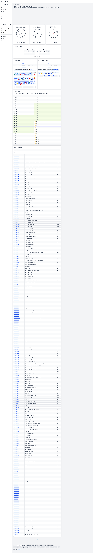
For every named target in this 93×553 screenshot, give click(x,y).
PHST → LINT (16, 353)
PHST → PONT (16, 427)
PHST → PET (16, 411)
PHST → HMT (16, 316)
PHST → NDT (16, 387)
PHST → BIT (16, 200)
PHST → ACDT (16, 156)
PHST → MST (16, 377)
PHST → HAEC (16, 310)
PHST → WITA (16, 526)
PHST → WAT (16, 512)
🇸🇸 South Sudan (28, 72)
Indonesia (55, 547)
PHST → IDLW (16, 325)
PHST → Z (15, 534)
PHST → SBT (16, 447)
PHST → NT (16, 397)
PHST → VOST (16, 504)
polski (51, 547)
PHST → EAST (16, 264)
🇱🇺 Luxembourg (17, 80)
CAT (17, 87)
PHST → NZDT (16, 401)
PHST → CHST (16, 232)
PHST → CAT (16, 214)
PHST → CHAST (16, 226)
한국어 (27, 547)
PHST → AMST (16, 178)
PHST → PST (16, 429)
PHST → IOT (16, 329)
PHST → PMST (16, 425)
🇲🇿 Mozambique (17, 74)
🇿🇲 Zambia (33, 73)
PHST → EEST (16, 272)
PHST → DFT (16, 260)
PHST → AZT (16, 196)
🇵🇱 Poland (16, 84)
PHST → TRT (16, 481)
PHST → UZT (16, 497)
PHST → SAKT (16, 441)
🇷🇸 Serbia (22, 78)
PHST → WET (16, 516)
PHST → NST (16, 395)
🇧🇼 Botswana (23, 70)
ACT (41, 75)
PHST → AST (16, 188)
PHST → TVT (16, 485)
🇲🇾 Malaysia (53, 70)
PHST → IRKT (16, 333)
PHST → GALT (16, 292)
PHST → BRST (16, 206)
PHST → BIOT (16, 198)
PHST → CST (16, 248)
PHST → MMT (16, 373)
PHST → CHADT (17, 224)
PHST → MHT (16, 367)
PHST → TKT (16, 473)
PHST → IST (16, 337)
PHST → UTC (16, 491)
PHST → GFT (16, 298)
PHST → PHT (16, 419)
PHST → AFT (16, 170)
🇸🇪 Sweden (24, 79)
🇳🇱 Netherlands (26, 75)
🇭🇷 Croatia (25, 77)
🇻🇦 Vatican (19, 83)
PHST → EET (16, 274)
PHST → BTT (16, 212)
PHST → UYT (16, 495)
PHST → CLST (16, 240)
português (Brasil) (50, 545)
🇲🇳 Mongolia (43, 73)
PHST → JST (16, 339)
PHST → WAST (16, 510)
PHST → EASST (16, 262)
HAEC (28, 87)
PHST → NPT (16, 393)
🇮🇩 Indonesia (40, 72)
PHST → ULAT (16, 489)
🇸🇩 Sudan (32, 72)
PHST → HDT (16, 312)
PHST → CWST (16, 252)
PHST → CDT (16, 218)
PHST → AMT (16, 180)
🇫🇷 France (23, 82)
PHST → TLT (16, 475)
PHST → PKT (16, 421)
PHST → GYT (16, 308)
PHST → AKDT (16, 172)
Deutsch (38, 547)
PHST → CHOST (17, 228)
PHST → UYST (16, 493)
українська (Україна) (30, 545)
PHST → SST (16, 461)
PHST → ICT (16, 323)
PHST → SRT (16, 459)
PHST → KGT (16, 343)
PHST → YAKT (16, 530)
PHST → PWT (16, 431)
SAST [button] (15, 95)
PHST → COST (16, 244)
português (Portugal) (17, 547)
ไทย (59, 547)
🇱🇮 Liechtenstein (29, 83)
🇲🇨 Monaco (18, 82)
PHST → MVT (16, 381)
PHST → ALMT (16, 176)
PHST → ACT (16, 160)
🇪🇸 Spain (19, 70)
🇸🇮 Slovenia (27, 78)
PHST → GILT (16, 300)
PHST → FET (16, 282)
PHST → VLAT (16, 500)
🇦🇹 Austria (34, 83)
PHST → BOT (16, 204)
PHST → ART (16, 186)
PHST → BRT (16, 208)
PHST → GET (16, 296)
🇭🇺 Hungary (22, 80)
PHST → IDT (16, 327)
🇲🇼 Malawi (30, 69)
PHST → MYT (16, 383)
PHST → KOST (16, 345)
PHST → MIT (16, 371)
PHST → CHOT (16, 230)
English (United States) (22, 545)
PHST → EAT (16, 266)
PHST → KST (16, 349)
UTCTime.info (20, 549)
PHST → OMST (16, 405)
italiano (30, 547)
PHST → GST (16, 306)
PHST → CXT (16, 254)
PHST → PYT (16, 435)
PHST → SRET (16, 457)
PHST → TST (16, 483)
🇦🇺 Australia (50, 73)
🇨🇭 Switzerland (22, 84)
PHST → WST (16, 528)
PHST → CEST (16, 220)
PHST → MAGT (16, 355)
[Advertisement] (37, 17)
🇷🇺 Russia (31, 80)
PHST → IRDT (16, 331)
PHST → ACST (16, 158)
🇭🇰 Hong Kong (44, 70)
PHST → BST (16, 210)
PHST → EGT (16, 278)
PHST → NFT (16, 389)
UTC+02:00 (24, 67)
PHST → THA (16, 469)
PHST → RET (16, 437)
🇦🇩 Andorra (31, 75)
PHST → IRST (16, 335)
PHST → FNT (16, 290)
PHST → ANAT (16, 182)
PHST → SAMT (16, 443)
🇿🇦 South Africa (21, 72)
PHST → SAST (16, 445)
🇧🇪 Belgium (33, 79)
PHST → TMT (16, 477)
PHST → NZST (16, 403)
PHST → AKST (16, 174)
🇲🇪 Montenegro (30, 77)
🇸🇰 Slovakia (29, 79)
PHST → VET (16, 498)
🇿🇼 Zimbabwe (28, 70)
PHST (48, 63)
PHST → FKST (16, 286)
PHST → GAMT (16, 294)
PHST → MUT (16, 379)
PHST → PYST (16, 433)
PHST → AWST (16, 190)
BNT (49, 75)
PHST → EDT (16, 270)
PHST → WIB (16, 522)
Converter (17, 4)
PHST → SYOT (16, 463)
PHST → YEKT (16, 532)
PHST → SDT (16, 451)
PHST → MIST (16, 369)
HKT (56, 75)
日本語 (23, 547)
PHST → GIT (16, 302)
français (34, 547)
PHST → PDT (16, 409)
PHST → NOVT (16, 391)
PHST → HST (16, 321)
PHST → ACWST (17, 162)
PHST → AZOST (16, 192)
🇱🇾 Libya (21, 74)
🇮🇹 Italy (30, 82)
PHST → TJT (16, 471)
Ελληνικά (43, 547)
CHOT (53, 75)
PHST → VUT (16, 506)
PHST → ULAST (16, 487)
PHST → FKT (16, 288)
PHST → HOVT (16, 319)
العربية (45, 545)
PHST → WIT (16, 524)
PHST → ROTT (16, 439)
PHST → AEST (16, 168)
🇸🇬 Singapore (55, 72)
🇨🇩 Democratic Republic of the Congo (24, 73)
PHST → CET (16, 222)
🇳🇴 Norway (20, 79)
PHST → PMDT (16, 423)
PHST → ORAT (16, 407)
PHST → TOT (16, 479)
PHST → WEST (16, 514)
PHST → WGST (16, 518)
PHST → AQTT (16, 184)
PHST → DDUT (16, 258)
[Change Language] (89, 1)
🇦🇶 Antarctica (30, 74)
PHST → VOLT (16, 502)
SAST (23, 63)
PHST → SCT (16, 449)
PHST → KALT (16, 341)
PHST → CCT (16, 216)
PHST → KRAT (16, 347)
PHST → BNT (16, 202)
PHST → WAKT (16, 508)
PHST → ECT (16, 268)
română (47, 547)
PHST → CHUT (16, 234)
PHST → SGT (16, 453)
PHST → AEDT (16, 166)
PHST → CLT (16, 242)
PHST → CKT (16, 238)
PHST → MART (16, 357)
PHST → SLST (16, 455)
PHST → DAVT (16, 256)
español (41, 545)
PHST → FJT (16, 284)
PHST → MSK (16, 375)
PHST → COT (16, 246)
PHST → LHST (16, 351)
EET (24, 87)
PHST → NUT (16, 399)
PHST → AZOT (16, 194)
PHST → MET (16, 365)
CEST (21, 87)
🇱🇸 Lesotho (33, 70)
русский (36, 545)
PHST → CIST (16, 236)
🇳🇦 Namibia (26, 74)
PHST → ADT (16, 164)
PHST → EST (16, 280)
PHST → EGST (16, 276)
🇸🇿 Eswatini (16, 72)
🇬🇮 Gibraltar (27, 80)
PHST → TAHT (16, 465)
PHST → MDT (16, 361)
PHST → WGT (16, 520)
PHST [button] (35, 95)
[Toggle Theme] (91, 1)
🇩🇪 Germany (31, 78)
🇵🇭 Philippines (46, 72)
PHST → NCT (16, 385)
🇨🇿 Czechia (27, 82)
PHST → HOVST (17, 318)
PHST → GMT (16, 304)
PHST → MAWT (16, 359)
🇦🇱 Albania (23, 83)
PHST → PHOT (16, 417)
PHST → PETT (16, 413)
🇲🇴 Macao (57, 70)
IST (31, 87)
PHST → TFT (16, 467)
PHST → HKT (16, 314)
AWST (45, 75)
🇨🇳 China (50, 72)
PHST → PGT (16, 415)
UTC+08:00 (49, 67)
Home (14, 4)
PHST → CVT (16, 250)
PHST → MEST (16, 363)
